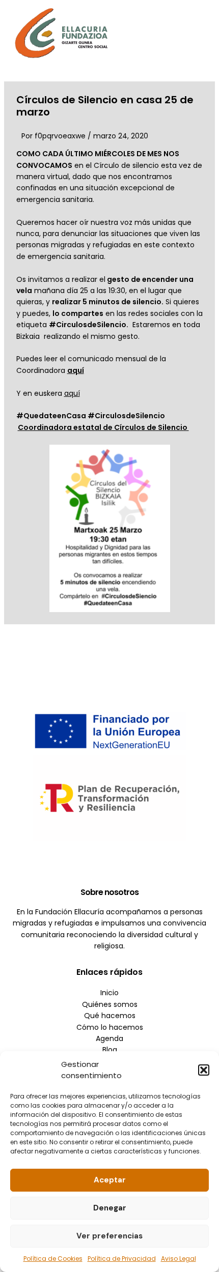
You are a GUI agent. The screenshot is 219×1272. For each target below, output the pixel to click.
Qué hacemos (109, 1015)
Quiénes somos (110, 1004)
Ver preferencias (109, 1236)
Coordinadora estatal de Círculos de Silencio (103, 427)
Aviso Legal (178, 1258)
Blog (109, 1050)
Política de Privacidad (122, 1258)
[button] (204, 1070)
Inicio (109, 993)
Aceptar (110, 1180)
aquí (72, 393)
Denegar (109, 1208)
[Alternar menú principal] (196, 32)
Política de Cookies (53, 1258)
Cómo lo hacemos (109, 1027)
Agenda (109, 1038)
